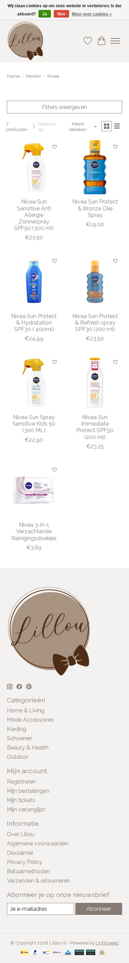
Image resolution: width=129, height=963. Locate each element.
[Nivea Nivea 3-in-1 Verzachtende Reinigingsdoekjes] (34, 490)
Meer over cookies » (92, 14)
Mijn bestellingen (28, 791)
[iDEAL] (24, 953)
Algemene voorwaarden (37, 843)
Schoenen (19, 738)
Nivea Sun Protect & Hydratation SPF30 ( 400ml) (34, 322)
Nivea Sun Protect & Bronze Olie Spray (95, 208)
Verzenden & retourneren (38, 880)
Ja (44, 14)
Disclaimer (20, 853)
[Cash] (102, 953)
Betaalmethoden (28, 871)
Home (13, 76)
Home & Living (25, 710)
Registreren (21, 781)
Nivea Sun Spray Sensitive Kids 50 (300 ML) (33, 424)
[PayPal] (35, 953)
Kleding (16, 729)
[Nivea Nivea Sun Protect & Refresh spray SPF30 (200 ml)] (95, 281)
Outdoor (18, 757)
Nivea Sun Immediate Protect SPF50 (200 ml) (95, 427)
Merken (33, 76)
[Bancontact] (46, 953)
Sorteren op (47, 126)
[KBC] (68, 953)
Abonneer (98, 909)
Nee (61, 14)
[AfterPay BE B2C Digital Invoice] (79, 953)
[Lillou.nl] (25, 40)
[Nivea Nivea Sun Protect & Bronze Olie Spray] (95, 167)
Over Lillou (20, 834)
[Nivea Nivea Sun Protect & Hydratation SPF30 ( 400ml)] (34, 281)
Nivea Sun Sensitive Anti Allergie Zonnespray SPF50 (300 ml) (34, 214)
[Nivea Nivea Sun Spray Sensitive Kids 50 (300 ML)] (34, 382)
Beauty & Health (28, 747)
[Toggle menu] (115, 41)
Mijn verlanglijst (26, 809)
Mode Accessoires (30, 719)
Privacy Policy (24, 862)
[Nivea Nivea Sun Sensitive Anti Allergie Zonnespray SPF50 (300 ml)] (34, 167)
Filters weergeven (64, 107)
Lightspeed (107, 942)
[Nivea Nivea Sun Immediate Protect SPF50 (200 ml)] (95, 382)
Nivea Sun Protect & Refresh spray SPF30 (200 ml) (95, 322)
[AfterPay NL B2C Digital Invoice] (90, 953)
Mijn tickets (21, 800)
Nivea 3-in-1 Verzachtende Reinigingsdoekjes (34, 531)
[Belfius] (57, 953)
